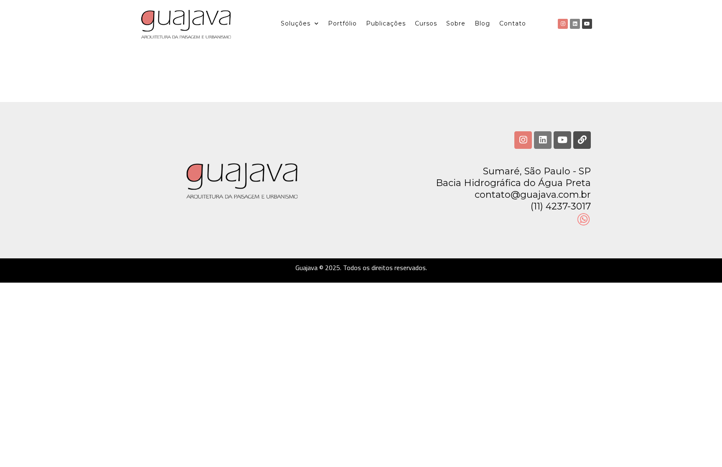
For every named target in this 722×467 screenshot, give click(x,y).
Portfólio (342, 23)
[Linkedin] (575, 24)
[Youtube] (587, 24)
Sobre (455, 23)
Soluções (295, 23)
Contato (512, 23)
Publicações (386, 23)
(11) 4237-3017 (561, 206)
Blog (482, 23)
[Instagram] (563, 24)
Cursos (426, 23)
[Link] (582, 140)
